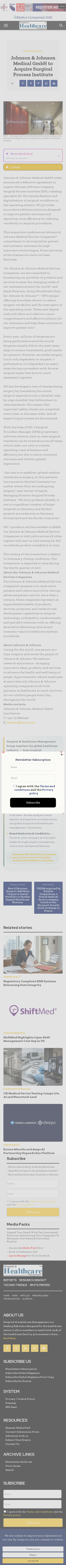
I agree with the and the (34, 789)
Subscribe (33, 802)
